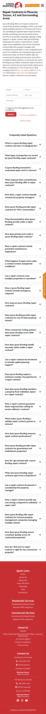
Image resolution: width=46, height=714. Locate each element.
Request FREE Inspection (23, 607)
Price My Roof (33, 5)
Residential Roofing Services (23, 604)
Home (23, 574)
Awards (23, 631)
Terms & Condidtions (28, 115)
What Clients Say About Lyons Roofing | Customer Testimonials (23, 635)
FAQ (23, 589)
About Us (23, 577)
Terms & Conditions (23, 642)
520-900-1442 (22, 73)
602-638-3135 (24, 661)
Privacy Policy (25, 120)
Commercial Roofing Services (23, 616)
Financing (23, 586)
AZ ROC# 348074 (23, 639)
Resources (23, 580)
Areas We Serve (23, 583)
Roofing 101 (23, 592)
